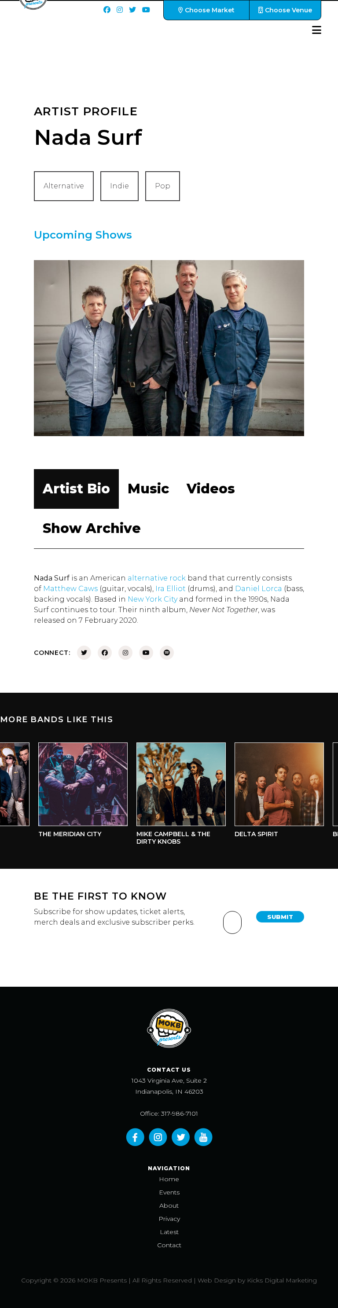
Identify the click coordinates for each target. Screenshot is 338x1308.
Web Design (217, 1280)
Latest (169, 1232)
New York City (152, 599)
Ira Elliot (170, 588)
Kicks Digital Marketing (282, 1280)
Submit (280, 916)
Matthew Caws (70, 588)
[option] (73, 792)
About (169, 1205)
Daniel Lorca (258, 588)
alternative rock (157, 578)
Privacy (169, 1219)
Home (169, 1179)
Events (169, 1192)
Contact (169, 1245)
